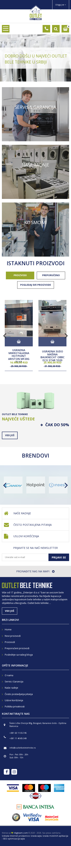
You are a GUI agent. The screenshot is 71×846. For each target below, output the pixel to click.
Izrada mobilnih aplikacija (55, 836)
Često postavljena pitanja (32, 524)
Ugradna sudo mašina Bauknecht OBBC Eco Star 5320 (53, 356)
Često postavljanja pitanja (19, 694)
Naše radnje (22, 513)
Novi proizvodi (13, 636)
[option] (35, 58)
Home (8, 629)
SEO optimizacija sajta (14, 838)
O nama (9, 675)
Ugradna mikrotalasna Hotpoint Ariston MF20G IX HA (18, 356)
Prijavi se (59, 557)
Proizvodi (10, 642)
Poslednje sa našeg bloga (19, 654)
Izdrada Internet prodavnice (16, 836)
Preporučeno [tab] (51, 275)
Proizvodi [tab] (20, 275)
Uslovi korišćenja (26, 536)
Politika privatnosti (15, 706)
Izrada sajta (36, 836)
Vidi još (35, 114)
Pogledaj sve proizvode (35, 284)
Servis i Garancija (14, 681)
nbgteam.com (21, 833)
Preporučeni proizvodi (17, 648)
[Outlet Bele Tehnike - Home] (35, 12)
